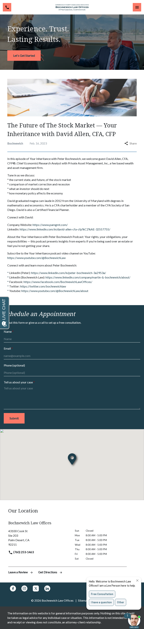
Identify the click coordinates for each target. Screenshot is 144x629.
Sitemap (83, 600)
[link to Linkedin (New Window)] (47, 588)
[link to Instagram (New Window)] (24, 588)
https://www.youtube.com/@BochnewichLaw (36, 258)
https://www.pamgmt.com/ (50, 224)
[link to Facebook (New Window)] (13, 588)
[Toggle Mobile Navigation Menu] (137, 7)
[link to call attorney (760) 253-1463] (7, 7)
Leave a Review (18, 572)
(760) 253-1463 (23, 552)
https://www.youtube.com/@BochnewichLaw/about (54, 291)
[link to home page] (72, 7)
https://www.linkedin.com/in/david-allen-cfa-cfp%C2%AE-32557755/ (65, 229)
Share (133, 143)
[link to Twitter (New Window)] (36, 588)
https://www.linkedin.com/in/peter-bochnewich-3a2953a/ (68, 273)
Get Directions (48, 572)
